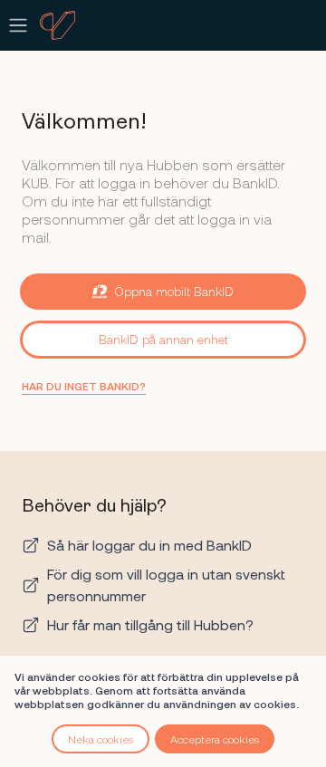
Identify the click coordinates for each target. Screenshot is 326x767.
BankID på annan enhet (163, 339)
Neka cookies (100, 739)
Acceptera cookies (214, 739)
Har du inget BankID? (84, 385)
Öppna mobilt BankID (174, 291)
